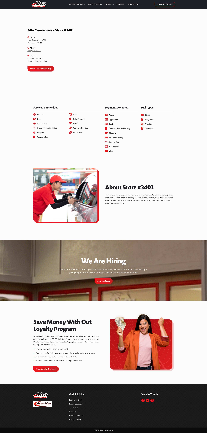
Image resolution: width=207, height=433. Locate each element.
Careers (120, 4)
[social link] (143, 400)
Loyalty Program (164, 4)
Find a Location (95, 4)
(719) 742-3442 (34, 50)
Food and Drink (75, 400)
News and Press (76, 415)
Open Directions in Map (40, 68)
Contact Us (133, 4)
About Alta (73, 408)
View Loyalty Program (46, 369)
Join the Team (103, 281)
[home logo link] (50, 4)
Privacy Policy (75, 419)
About (109, 4)
